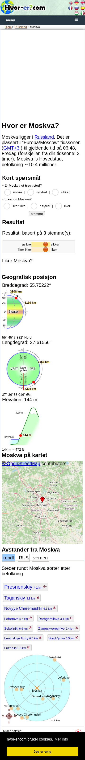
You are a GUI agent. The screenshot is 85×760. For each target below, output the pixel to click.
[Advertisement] (42, 75)
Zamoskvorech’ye (56, 628)
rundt (8, 557)
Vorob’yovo (61, 638)
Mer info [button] (61, 739)
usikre (17, 192)
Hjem (8, 27)
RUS (24, 557)
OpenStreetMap (23, 463)
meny (10, 20)
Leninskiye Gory (21, 638)
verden (40, 557)
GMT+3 (11, 148)
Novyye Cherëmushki (28, 608)
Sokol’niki (16, 628)
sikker (65, 192)
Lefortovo (16, 619)
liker (67, 206)
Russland (21, 27)
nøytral (41, 192)
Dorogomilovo (53, 619)
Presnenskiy (23, 587)
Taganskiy (20, 597)
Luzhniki (15, 648)
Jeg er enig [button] (42, 751)
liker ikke (19, 206)
